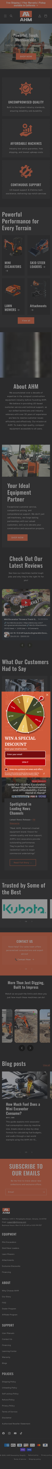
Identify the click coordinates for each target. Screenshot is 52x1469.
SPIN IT (25, 762)
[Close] (47, 695)
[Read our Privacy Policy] (44, 773)
